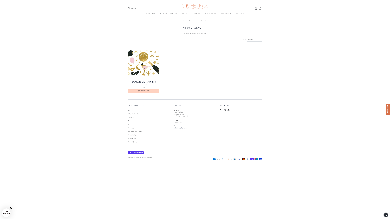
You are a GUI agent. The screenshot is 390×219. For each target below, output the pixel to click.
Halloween (163, 14)
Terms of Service (132, 142)
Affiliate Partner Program (135, 114)
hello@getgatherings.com (181, 128)
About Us (130, 111)
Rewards (130, 121)
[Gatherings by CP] (195, 6)
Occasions (186, 14)
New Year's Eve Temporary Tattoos (143, 83)
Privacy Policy (132, 138)
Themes (197, 14)
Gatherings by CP (136, 157)
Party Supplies (210, 14)
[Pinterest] (229, 111)
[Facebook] (220, 111)
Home (184, 21)
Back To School (150, 14)
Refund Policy (132, 135)
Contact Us (131, 117)
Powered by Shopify (147, 157)
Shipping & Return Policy (135, 131)
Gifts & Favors (226, 14)
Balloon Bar (240, 14)
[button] (386, 215)
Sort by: (243, 40)
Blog (129, 124)
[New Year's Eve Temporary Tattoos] (143, 62)
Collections (192, 21)
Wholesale (131, 128)
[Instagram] (225, 111)
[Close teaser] (11, 208)
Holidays (173, 14)
